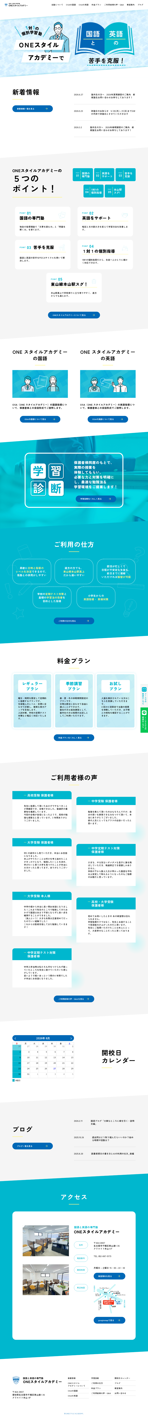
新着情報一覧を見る (32, 109)
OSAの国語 (71, 4)
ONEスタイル (76, 1384)
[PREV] (16, 1038)
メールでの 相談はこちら (144, 699)
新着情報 (72, 1378)
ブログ (140, 4)
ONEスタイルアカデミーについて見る (74, 315)
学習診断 (95, 1378)
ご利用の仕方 (97, 1383)
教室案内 (131, 4)
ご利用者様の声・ (101, 1393)
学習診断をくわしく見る (96, 499)
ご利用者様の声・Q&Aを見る (74, 999)
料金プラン (96, 4)
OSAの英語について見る (107, 419)
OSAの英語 (84, 4)
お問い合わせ (120, 1393)
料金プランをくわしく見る (74, 738)
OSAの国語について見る (40, 419)
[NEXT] (70, 1038)
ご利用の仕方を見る (74, 621)
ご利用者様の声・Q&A (114, 4)
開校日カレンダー (122, 1378)
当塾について (57, 4)
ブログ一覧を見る (32, 1146)
